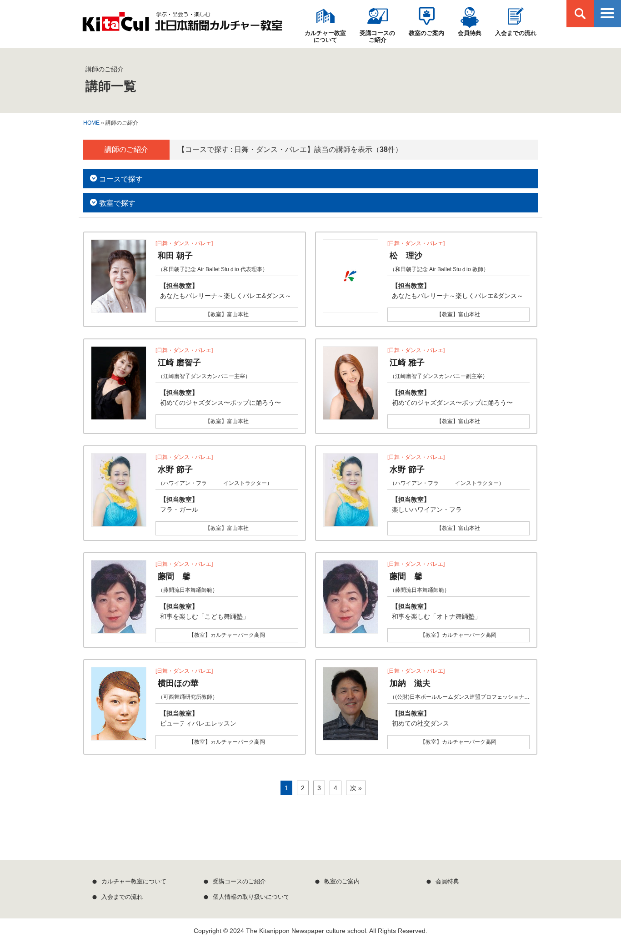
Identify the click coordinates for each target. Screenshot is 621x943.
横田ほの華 (178, 683)
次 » (356, 788)
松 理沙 (406, 255)
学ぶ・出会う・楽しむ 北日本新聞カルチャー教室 (182, 21)
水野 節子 (175, 469)
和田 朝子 (175, 255)
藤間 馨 (174, 576)
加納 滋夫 (410, 683)
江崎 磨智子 (179, 362)
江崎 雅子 (407, 362)
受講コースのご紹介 (377, 36)
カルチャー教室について (325, 36)
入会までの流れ (515, 33)
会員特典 (469, 33)
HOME (91, 123)
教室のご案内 (426, 33)
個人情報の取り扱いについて (251, 896)
